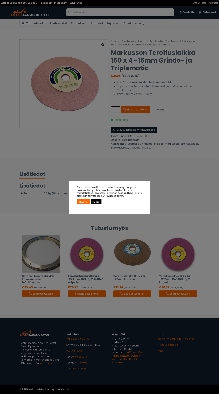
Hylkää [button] (96, 201)
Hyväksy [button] (83, 201)
